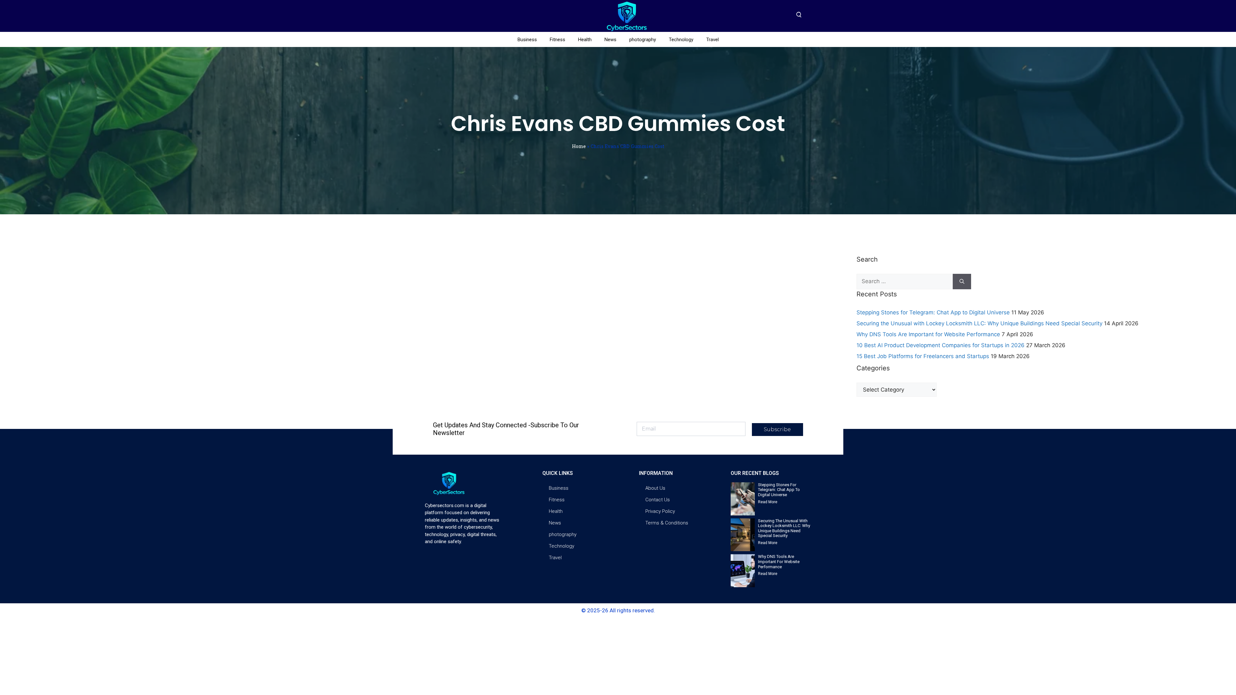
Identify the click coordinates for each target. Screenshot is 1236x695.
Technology (681, 39)
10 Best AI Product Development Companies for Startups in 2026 (941, 345)
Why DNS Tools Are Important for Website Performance (928, 334)
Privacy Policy (660, 511)
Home (579, 146)
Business (527, 39)
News (610, 39)
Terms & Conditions (666, 523)
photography (642, 39)
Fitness (557, 39)
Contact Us (657, 500)
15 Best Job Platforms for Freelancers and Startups (923, 356)
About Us (655, 488)
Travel (712, 39)
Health (585, 39)
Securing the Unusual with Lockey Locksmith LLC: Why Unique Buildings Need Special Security (979, 323)
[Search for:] (905, 281)
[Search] (962, 281)
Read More (767, 502)
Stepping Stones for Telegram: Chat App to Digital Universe (933, 312)
